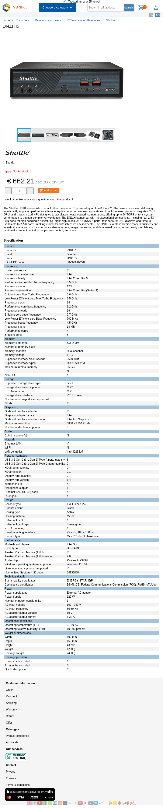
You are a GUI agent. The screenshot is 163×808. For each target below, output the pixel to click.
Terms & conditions (18, 784)
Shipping (11, 703)
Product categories (17, 735)
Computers (22, 20)
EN (158, 14)
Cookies (11, 778)
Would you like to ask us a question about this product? (39, 199)
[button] (126, 36)
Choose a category (56, 7)
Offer (9, 722)
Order (9, 689)
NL (151, 14)
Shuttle (110, 20)
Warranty (11, 709)
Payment (11, 696)
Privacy (10, 771)
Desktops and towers (48, 20)
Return (10, 716)
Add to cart (50, 190)
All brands (12, 742)
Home (6, 20)
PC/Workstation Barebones (83, 20)
